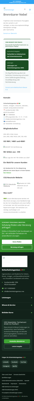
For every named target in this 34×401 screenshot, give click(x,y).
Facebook (14, 362)
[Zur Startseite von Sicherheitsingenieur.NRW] (17, 261)
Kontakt (27, 380)
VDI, (22, 136)
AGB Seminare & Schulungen (10, 386)
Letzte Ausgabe (17, 346)
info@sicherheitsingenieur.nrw (13, 291)
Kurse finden (17, 242)
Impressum (14, 383)
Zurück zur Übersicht (10, 33)
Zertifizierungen (6, 377)
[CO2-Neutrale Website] (10, 186)
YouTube (23, 362)
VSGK (12, 134)
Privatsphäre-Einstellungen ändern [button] (12, 393)
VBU (8, 136)
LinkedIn (5, 362)
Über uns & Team (7, 374)
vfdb (11, 136)
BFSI (8, 134)
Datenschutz (22, 383)
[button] (30, 10)
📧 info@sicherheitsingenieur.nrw (14, 119)
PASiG (15, 136)
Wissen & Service (17, 305)
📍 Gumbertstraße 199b (11, 110)
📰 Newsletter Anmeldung (11, 124)
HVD (25, 136)
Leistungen (17, 297)
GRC (19, 136)
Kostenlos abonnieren (17, 341)
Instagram (6, 366)
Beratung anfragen (17, 247)
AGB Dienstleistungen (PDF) (10, 389)
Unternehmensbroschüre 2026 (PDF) (12, 380)
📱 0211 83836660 (9, 115)
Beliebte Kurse (17, 312)
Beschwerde (5, 383)
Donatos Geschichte (19, 374)
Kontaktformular (9, 121)
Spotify (15, 366)
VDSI (4, 134)
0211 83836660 (8, 288)
